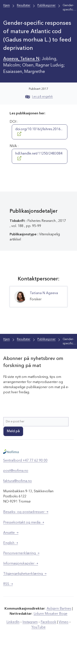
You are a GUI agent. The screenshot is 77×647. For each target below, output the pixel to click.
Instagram (30, 622)
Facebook (48, 622)
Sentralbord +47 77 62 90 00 (25, 460)
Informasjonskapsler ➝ (20, 563)
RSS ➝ (8, 584)
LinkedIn (12, 622)
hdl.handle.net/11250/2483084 (38, 153)
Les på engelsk (42, 96)
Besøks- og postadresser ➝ (25, 512)
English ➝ (10, 543)
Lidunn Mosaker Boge (50, 614)
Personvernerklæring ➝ (21, 553)
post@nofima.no (15, 471)
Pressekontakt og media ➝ (23, 522)
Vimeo (63, 622)
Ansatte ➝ (10, 533)
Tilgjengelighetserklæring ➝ (24, 574)
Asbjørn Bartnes (59, 608)
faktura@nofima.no (17, 481)
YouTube (38, 627)
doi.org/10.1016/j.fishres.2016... (38, 129)
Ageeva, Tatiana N (21, 59)
